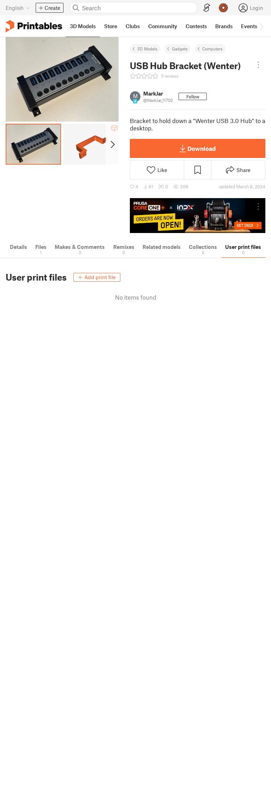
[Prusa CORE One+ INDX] (197, 215)
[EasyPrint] (206, 8)
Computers (212, 48)
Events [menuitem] (249, 26)
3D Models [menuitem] (83, 26)
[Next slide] (112, 144)
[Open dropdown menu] (258, 65)
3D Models (147, 48)
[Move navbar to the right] (261, 26)
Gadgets (180, 48)
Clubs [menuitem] (133, 26)
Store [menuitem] (110, 26)
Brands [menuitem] (224, 26)
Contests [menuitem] (196, 26)
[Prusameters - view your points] (223, 7)
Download (201, 148)
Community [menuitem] (162, 26)
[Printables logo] (34, 26)
